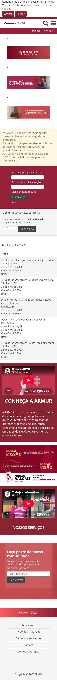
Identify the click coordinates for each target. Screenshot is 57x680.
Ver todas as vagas (28, 651)
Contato (28, 645)
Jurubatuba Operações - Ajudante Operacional (27, 260)
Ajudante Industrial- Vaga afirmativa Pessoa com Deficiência (26, 301)
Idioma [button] (36, 30)
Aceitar (8, 14)
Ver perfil (49, 30)
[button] (53, 23)
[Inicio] (16, 23)
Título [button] (4, 253)
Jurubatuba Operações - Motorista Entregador (27, 343)
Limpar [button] (14, 202)
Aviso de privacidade (28, 631)
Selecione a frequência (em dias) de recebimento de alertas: (24, 220)
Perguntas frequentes (28, 638)
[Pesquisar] (45, 23)
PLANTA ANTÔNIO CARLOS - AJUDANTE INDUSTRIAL (23, 321)
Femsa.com (28, 625)
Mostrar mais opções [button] (24, 191)
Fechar (21, 14)
